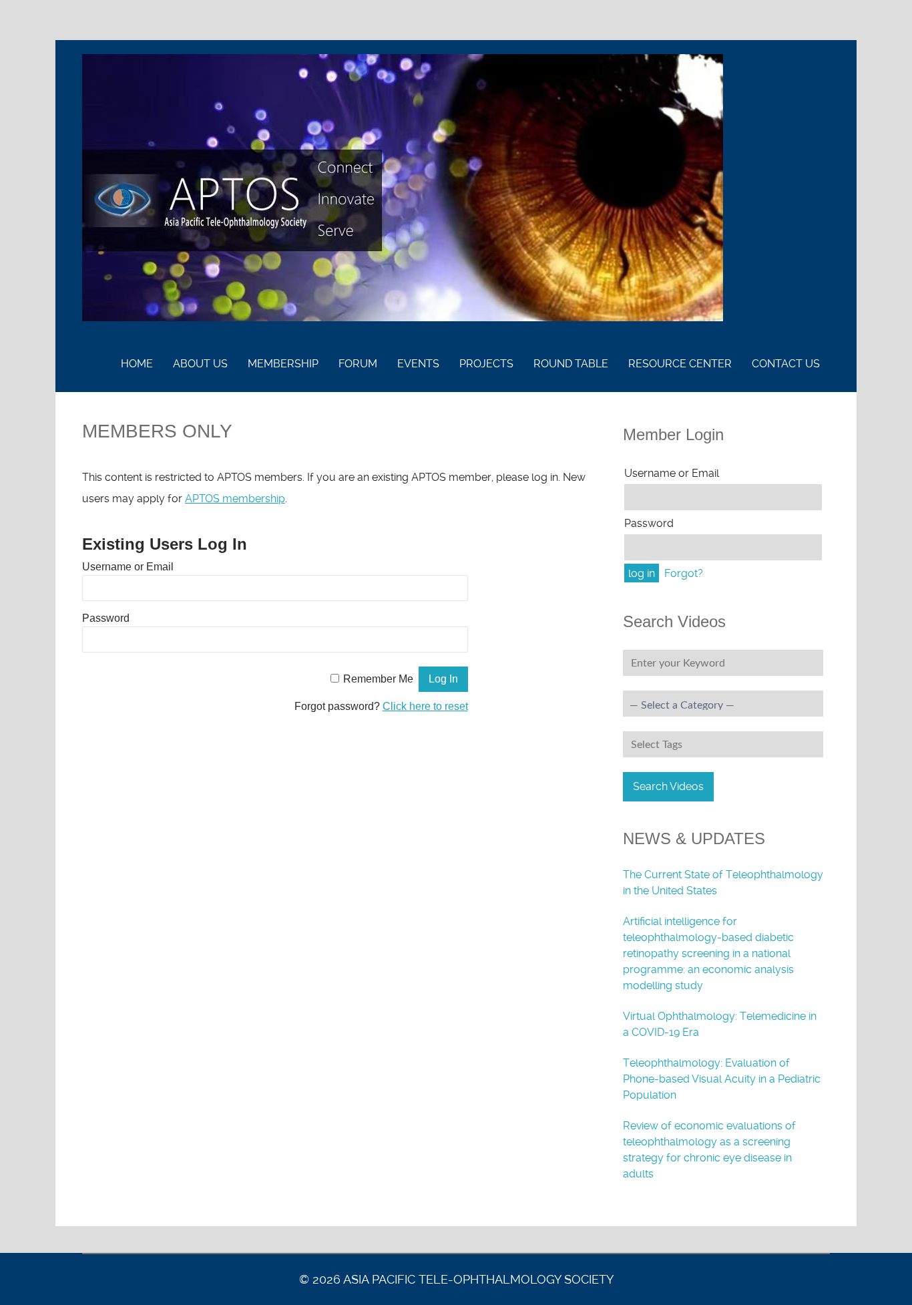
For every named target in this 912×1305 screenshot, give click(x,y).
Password (106, 618)
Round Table (570, 363)
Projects (486, 363)
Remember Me (378, 679)
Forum (357, 363)
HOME (137, 363)
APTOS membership (235, 498)
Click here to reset (425, 706)
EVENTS (418, 363)
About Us (200, 363)
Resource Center (680, 363)
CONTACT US (786, 363)
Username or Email (128, 566)
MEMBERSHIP (283, 363)
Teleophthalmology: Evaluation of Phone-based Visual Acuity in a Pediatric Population (722, 1079)
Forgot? (683, 573)
